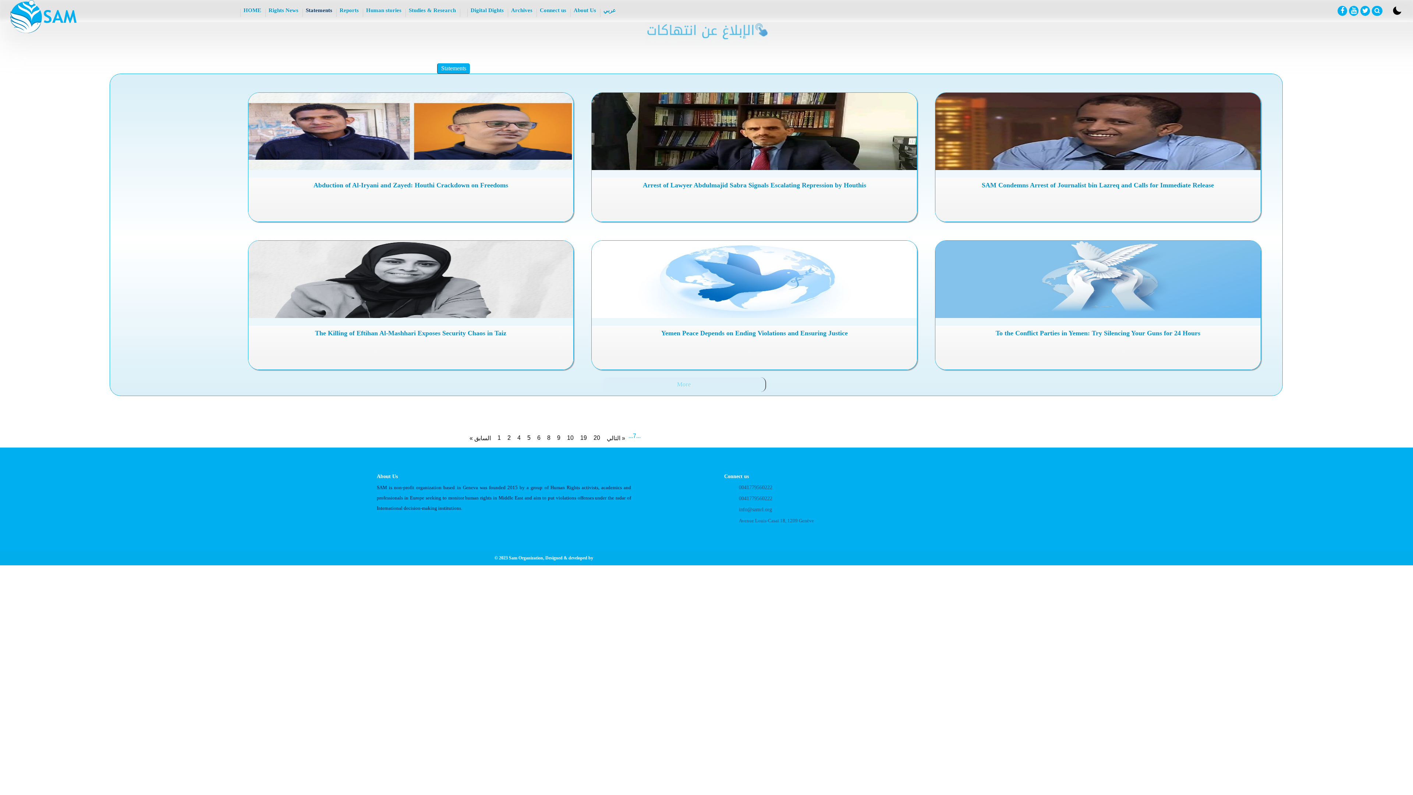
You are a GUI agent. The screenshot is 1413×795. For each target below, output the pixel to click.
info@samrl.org (755, 509)
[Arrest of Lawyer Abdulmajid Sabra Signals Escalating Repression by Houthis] (754, 131)
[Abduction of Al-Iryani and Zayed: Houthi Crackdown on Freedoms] (410, 131)
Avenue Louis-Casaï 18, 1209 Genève (776, 520)
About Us (585, 10)
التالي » (616, 438)
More (684, 384)
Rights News (283, 10)
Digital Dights (487, 10)
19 (583, 438)
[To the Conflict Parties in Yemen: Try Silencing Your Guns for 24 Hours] (1097, 279)
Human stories (383, 10)
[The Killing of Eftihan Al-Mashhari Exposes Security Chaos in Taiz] (410, 279)
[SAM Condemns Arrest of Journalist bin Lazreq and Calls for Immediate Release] (1097, 131)
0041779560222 (755, 487)
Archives (521, 10)
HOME (252, 10)
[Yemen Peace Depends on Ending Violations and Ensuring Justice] (754, 279)
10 (570, 438)
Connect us (553, 10)
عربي (609, 10)
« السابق (480, 438)
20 (597, 438)
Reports (349, 10)
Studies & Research (432, 10)
